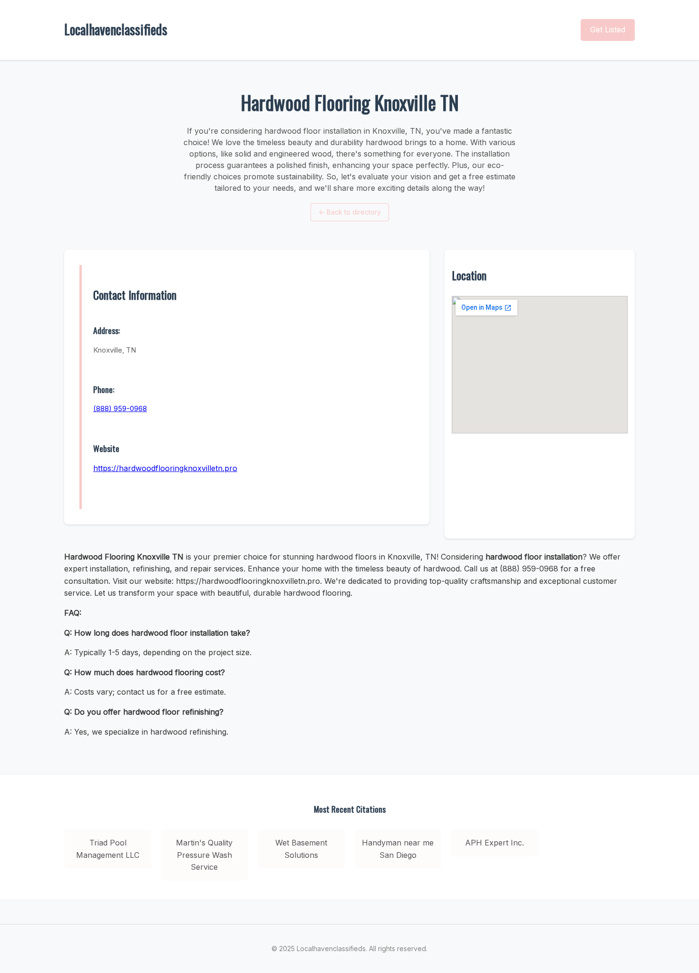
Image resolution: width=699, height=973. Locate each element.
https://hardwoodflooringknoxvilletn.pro (165, 468)
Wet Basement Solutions (301, 849)
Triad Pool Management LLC (107, 849)
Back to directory (350, 212)
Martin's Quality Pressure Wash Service (204, 855)
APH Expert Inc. (494, 842)
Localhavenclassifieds (115, 29)
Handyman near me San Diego (398, 849)
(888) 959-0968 (120, 408)
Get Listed (607, 29)
